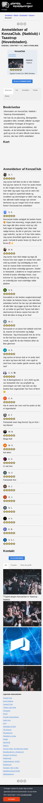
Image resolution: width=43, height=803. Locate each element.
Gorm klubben (8, 701)
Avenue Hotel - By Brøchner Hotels (15, 749)
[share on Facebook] (18, 25)
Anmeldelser (8, 15)
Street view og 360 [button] (25, 565)
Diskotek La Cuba (9, 736)
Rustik (5, 739)
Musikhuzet (7, 765)
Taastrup (31, 15)
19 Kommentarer (12, 56)
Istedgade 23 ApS (9, 726)
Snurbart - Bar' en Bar (10, 768)
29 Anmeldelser (12, 54)
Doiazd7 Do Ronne (10, 755)
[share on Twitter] (21, 25)
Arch (4, 723)
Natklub (16, 15)
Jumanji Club (8, 704)
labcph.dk (6, 742)
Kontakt (4, 10)
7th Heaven (7, 730)
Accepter (11, 799)
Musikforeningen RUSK (11, 771)
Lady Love (7, 720)
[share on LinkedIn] (24, 25)
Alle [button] (6, 565)
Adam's (5, 745)
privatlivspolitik (26, 795)
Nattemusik (7, 758)
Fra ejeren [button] (14, 565)
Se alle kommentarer (22, 81)
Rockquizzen (7, 733)
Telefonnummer (16, 558)
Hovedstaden (23, 15)
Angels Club (7, 698)
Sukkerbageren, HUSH (11, 761)
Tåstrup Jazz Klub (9, 707)
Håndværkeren (8, 774)
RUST (5, 714)
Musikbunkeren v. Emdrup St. (13, 752)
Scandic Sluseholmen (11, 717)
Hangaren (6, 711)
